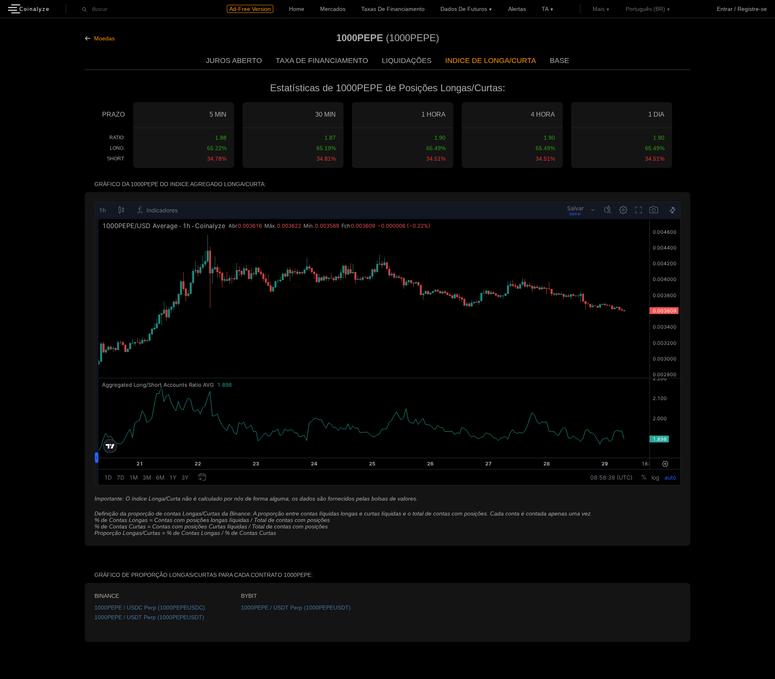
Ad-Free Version (250, 9)
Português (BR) (645, 9)
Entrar (725, 9)
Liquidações (406, 61)
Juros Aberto (234, 61)
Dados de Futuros (463, 9)
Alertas (517, 9)
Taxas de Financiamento (393, 9)
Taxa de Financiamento (322, 61)
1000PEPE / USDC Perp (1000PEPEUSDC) (149, 607)
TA (545, 9)
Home (296, 9)
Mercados (333, 9)
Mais (599, 9)
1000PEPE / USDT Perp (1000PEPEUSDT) (149, 617)
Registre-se (752, 9)
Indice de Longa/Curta (490, 61)
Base (559, 61)
